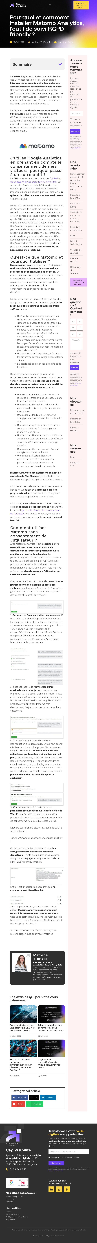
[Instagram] (59, 1189)
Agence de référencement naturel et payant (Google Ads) (33, 1230)
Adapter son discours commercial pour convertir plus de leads (51, 1028)
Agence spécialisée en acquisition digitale (70, 1230)
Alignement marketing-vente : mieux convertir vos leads (49, 1063)
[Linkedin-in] (51, 1189)
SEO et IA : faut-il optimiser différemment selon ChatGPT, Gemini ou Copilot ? (21, 1064)
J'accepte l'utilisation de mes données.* (76, 123)
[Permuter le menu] (49, 5)
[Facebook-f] (67, 1189)
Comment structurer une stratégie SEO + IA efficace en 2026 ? (22, 1028)
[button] (60, 64)
